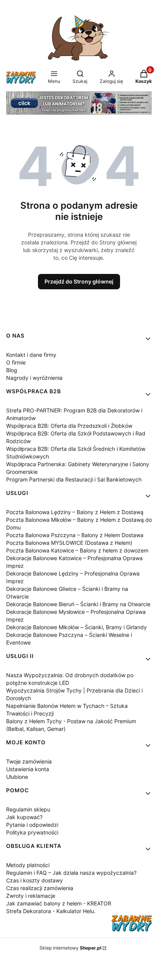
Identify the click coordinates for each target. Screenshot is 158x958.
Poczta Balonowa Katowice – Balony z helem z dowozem (77, 550)
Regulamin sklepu (28, 809)
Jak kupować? (24, 817)
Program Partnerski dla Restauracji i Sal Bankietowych (74, 479)
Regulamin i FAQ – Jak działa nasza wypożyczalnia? (71, 872)
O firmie (16, 362)
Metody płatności (27, 865)
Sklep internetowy (70, 948)
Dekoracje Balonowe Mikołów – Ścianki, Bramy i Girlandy (76, 627)
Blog (11, 370)
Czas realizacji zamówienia (39, 888)
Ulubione (17, 776)
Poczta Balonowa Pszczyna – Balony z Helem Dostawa (74, 535)
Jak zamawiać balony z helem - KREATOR (58, 903)
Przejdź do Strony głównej (79, 281)
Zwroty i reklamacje (30, 895)
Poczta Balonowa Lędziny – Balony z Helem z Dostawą (74, 512)
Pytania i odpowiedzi (32, 824)
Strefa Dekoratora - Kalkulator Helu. (50, 911)
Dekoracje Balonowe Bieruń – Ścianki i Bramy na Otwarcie (78, 604)
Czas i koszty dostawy (34, 880)
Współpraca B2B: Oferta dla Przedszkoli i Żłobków (69, 425)
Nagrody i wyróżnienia (34, 377)
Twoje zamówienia (29, 761)
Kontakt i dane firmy (31, 354)
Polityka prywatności (32, 832)
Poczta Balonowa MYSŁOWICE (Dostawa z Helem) (69, 542)
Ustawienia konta (27, 769)
